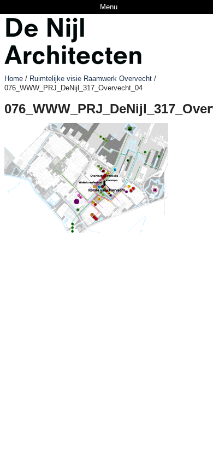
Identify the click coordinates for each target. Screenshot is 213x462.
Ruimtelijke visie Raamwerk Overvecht (90, 78)
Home (13, 78)
